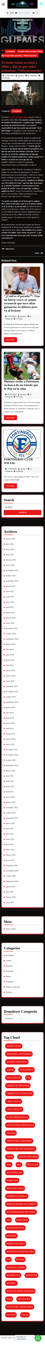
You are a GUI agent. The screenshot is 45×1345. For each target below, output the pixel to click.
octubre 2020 (11, 876)
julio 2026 (10, 544)
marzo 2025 (10, 613)
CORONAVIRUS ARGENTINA (19, 1141)
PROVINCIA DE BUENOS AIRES (20, 1252)
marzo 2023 (10, 734)
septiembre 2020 (12, 881)
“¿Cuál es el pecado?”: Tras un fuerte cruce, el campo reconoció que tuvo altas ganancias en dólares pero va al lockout (22, 303)
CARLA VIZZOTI (13, 1101)
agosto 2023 (10, 707)
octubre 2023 (11, 697)
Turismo (9, 992)
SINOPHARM (31, 1275)
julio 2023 (10, 713)
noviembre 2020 (12, 871)
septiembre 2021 (12, 818)
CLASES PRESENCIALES (17, 1117)
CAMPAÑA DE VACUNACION (19, 1093)
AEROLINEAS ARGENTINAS (19, 1054)
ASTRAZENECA (26, 1070)
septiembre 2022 (12, 765)
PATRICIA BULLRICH (15, 1244)
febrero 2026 (11, 560)
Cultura (8, 961)
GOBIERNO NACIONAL (16, 1196)
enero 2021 (10, 860)
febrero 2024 (11, 676)
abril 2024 (10, 665)
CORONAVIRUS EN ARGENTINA (20, 1149)
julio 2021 (10, 829)
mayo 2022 (10, 786)
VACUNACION (23, 1299)
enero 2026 (10, 565)
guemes (21, 75)
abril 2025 (10, 607)
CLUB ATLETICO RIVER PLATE (20, 1125)
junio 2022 (10, 781)
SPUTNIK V (11, 1283)
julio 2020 (10, 892)
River (8, 1259)
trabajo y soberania (13, 987)
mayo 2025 (10, 602)
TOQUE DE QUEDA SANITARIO (20, 1291)
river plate (20, 1259)
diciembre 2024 (12, 628)
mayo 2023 (10, 723)
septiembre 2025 (12, 581)
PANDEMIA (11, 1236)
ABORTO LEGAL (13, 1046)
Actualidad (10, 51)
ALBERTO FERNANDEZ (16, 1062)
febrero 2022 (11, 802)
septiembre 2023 (12, 702)
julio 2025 (10, 591)
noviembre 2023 (12, 692)
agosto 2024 (10, 644)
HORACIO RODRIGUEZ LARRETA (21, 1204)
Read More (11, 339)
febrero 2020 (11, 897)
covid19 (9, 1157)
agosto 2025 (10, 586)
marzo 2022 (10, 797)
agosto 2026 (10, 539)
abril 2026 (10, 555)
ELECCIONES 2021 (14, 1172)
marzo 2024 (10, 670)
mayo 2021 (10, 839)
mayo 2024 (10, 660)
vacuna (9, 1299)
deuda (8, 1165)
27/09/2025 (12, 469)
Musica (8, 976)
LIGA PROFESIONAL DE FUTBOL (21, 1212)
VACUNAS (11, 1315)
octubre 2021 (11, 813)
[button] (3, 4)
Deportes (9, 966)
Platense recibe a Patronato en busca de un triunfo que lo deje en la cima (21, 385)
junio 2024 (10, 655)
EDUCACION (32, 1165)
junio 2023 (10, 718)
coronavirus (11, 1133)
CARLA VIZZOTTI (14, 1109)
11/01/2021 (12, 316)
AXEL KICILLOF (13, 1078)
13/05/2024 (9, 75)
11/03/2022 (12, 394)
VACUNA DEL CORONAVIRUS (19, 1307)
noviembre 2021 (12, 807)
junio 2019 (10, 902)
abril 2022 (10, 792)
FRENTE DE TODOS (15, 1188)
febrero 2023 (11, 739)
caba (28, 1078)
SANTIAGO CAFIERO (15, 1267)
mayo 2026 (10, 549)
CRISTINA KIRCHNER (28, 1157)
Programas (10, 982)
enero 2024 (10, 681)
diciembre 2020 (12, 865)
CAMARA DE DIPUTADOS (17, 1086)
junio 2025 (10, 597)
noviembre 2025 (12, 570)
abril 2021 (10, 844)
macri (8, 1220)
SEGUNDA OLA (13, 1275)
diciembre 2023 (12, 686)
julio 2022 (10, 776)
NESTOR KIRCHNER (15, 1228)
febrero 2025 (11, 618)
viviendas (25, 1315)
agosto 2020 (10, 887)
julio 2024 (10, 649)
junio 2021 (10, 834)
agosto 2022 (10, 771)
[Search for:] (22, 507)
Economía (9, 971)
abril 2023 (10, 728)
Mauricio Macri (22, 1220)
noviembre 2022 (12, 755)
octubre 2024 (11, 634)
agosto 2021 (10, 823)
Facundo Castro (12, 1180)
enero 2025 (10, 623)
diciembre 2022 (12, 750)
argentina (10, 1070)
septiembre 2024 (12, 639)
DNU (19, 1165)
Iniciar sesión (11, 929)
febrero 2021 (11, 855)
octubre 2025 (11, 576)
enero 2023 (10, 744)
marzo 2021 (10, 850)
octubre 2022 (11, 760)
